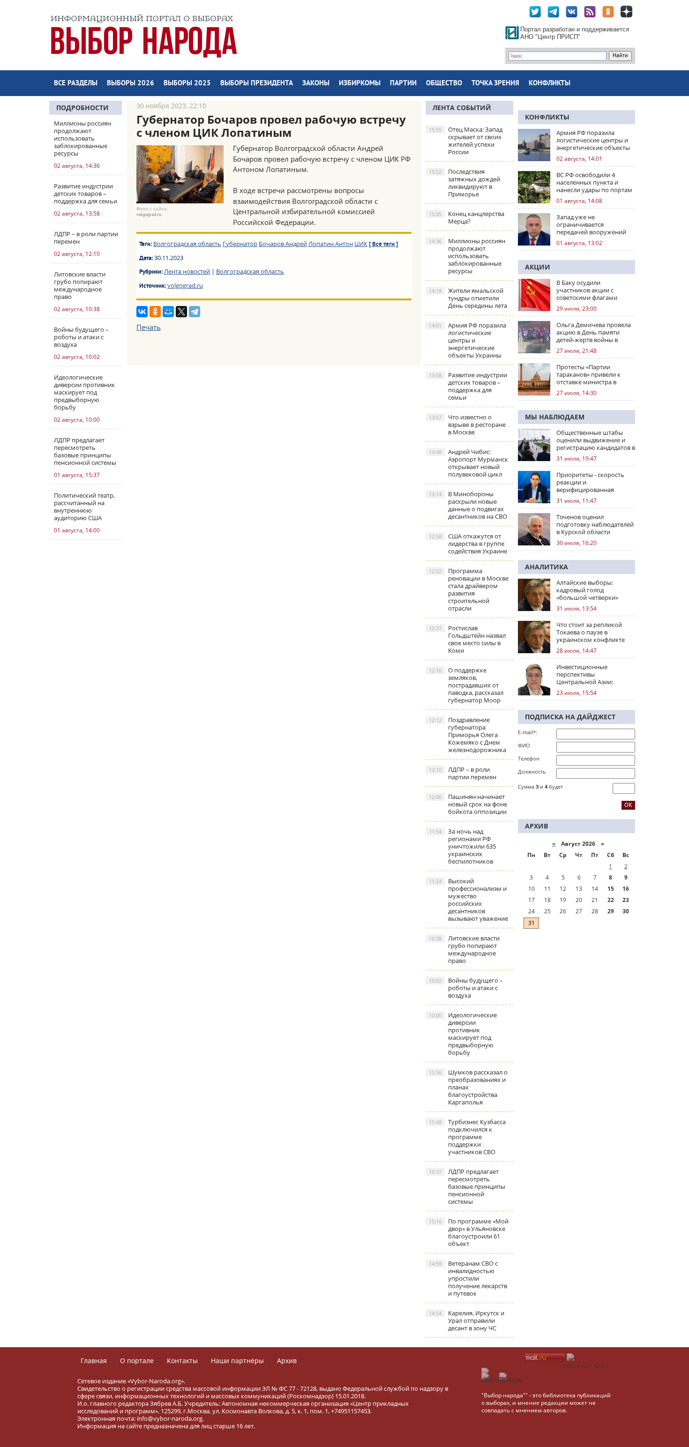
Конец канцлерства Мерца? (466, 217)
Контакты (182, 1360)
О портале (137, 1360)
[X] (181, 311)
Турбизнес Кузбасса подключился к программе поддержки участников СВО (467, 1137)
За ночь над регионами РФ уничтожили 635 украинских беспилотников (462, 846)
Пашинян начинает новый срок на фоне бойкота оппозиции (468, 804)
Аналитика (546, 566)
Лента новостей (187, 271)
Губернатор (240, 243)
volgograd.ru (185, 285)
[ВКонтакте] (142, 311)
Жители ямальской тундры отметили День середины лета (468, 298)
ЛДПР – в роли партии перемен (462, 773)
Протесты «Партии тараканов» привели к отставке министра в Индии (588, 374)
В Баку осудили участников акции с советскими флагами (586, 290)
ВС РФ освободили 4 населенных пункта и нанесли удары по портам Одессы (594, 182)
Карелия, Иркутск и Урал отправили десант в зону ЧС (466, 1320)
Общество (444, 83)
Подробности (82, 107)
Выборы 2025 (187, 83)
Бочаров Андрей (283, 243)
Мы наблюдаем (554, 416)
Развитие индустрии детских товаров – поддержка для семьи (468, 386)
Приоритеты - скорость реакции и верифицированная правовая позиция (590, 482)
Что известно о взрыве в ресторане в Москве (467, 424)
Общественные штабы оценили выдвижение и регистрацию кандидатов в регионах (595, 440)
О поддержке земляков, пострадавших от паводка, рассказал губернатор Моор (466, 685)
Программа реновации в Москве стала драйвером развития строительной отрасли (469, 589)
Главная (94, 1360)
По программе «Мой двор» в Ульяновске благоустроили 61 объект (469, 1232)
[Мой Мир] (168, 311)
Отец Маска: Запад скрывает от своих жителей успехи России (465, 140)
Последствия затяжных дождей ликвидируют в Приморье (464, 182)
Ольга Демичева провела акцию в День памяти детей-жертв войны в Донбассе (593, 332)
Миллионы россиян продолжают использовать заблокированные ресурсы (467, 256)
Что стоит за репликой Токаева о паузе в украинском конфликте (590, 632)
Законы (316, 83)
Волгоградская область (187, 243)
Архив (287, 1360)
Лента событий (462, 107)
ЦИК (360, 243)
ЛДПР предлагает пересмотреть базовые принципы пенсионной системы (467, 1186)
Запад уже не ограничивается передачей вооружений (591, 224)
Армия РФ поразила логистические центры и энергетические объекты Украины (467, 340)
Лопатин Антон (330, 243)
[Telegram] (194, 311)
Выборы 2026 (130, 83)
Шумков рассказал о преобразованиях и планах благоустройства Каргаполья (468, 1087)
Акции (537, 266)
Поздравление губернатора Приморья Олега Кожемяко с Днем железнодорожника (467, 735)
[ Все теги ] (383, 244)
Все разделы (75, 83)
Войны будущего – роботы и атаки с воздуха (466, 987)
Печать (148, 327)
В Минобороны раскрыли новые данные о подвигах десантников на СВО (468, 505)
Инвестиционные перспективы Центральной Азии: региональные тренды (589, 674)
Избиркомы (360, 83)
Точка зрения (495, 83)
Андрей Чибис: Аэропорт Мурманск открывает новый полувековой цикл (468, 463)
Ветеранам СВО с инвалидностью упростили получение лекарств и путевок (468, 1278)
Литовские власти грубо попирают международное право (464, 949)
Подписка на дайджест (570, 716)
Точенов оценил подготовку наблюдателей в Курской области (595, 524)
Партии (403, 83)
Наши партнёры (237, 1360)
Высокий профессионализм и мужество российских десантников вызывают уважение (468, 900)
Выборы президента (256, 83)
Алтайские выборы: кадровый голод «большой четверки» (587, 590)
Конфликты (549, 83)
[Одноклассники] (155, 311)
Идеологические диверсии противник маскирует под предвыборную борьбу (463, 1034)
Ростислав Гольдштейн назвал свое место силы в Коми (467, 639)
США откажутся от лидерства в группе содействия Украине (468, 543)
